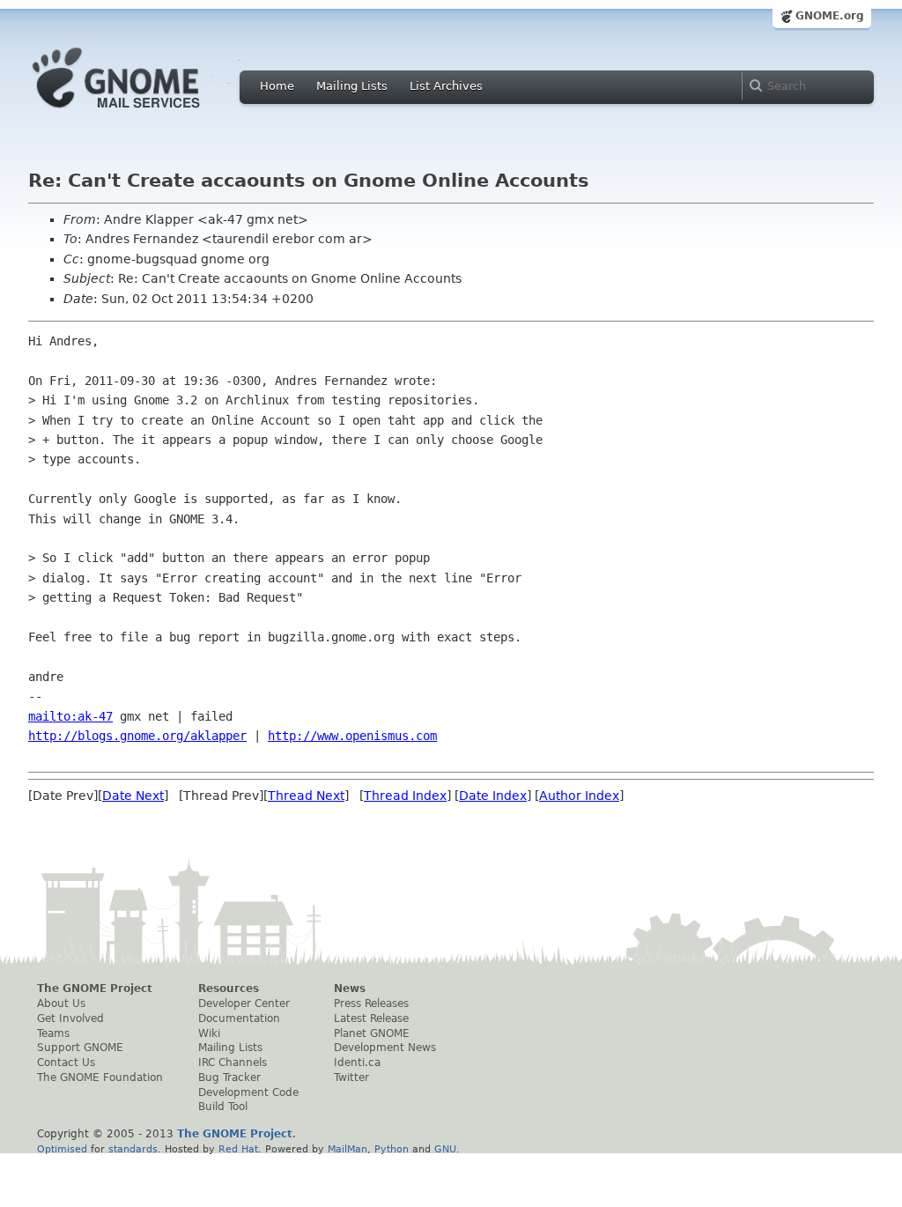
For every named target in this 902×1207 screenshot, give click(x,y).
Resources (228, 988)
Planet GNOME (372, 1033)
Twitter (351, 1077)
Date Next (133, 796)
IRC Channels (232, 1062)
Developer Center (244, 1003)
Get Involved (70, 1018)
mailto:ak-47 (70, 716)
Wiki (209, 1033)
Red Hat (238, 1149)
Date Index (493, 796)
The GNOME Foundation (100, 1077)
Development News (385, 1047)
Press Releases (371, 1003)
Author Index (579, 796)
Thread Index (405, 796)
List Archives (446, 86)
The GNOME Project (94, 988)
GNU (445, 1149)
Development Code (248, 1092)
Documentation (239, 1018)
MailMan (347, 1149)
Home (277, 86)
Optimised (62, 1149)
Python (391, 1149)
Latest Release (371, 1018)
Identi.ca (357, 1062)
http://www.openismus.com (352, 736)
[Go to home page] (142, 112)
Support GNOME (80, 1047)
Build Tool (223, 1106)
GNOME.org (829, 16)
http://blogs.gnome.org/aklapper (137, 736)
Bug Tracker (229, 1077)
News (350, 988)
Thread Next (306, 796)
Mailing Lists (352, 86)
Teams (53, 1033)
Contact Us (66, 1062)
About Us (61, 1003)
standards (133, 1149)
